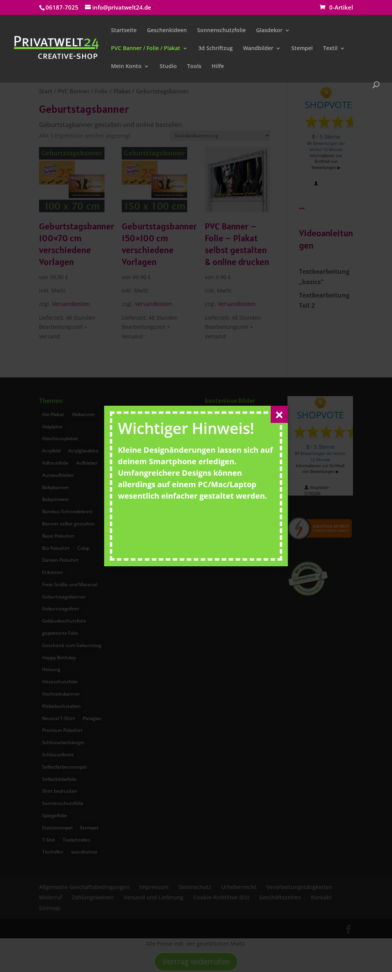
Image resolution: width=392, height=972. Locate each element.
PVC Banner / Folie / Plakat (145, 49)
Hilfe (218, 66)
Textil (330, 49)
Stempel (302, 49)
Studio (168, 66)
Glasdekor (269, 31)
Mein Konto (126, 66)
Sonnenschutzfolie (221, 31)
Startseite (124, 31)
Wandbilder (258, 49)
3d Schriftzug (215, 49)
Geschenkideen (167, 31)
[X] (279, 414)
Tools (194, 66)
